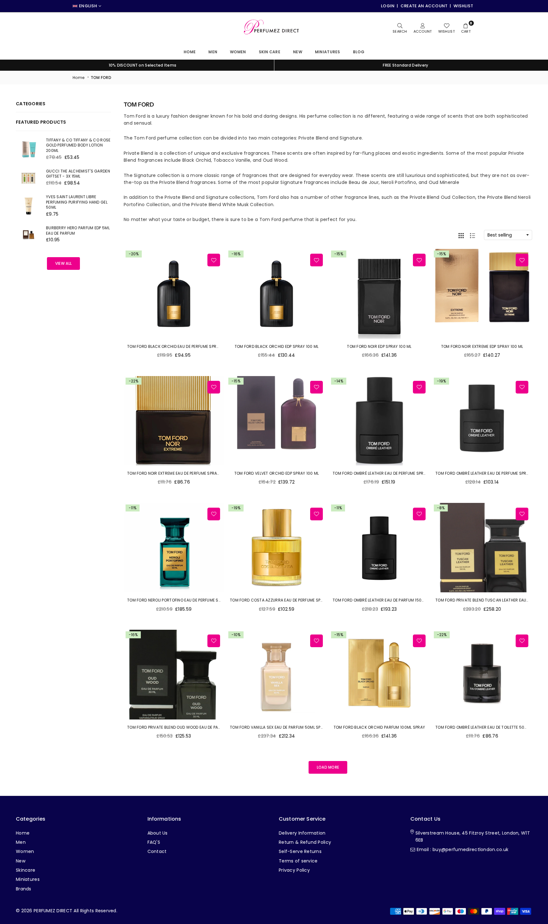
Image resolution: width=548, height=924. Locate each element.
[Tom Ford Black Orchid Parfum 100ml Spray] (379, 674)
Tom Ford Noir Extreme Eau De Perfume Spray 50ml (179, 473)
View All (63, 263)
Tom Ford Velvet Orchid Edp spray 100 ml (276, 473)
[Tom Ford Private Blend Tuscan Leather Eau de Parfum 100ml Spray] (482, 548)
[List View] (472, 235)
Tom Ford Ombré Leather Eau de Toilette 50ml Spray (489, 727)
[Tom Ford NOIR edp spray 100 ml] (379, 294)
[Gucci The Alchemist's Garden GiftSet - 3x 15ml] (28, 177)
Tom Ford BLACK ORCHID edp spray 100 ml (277, 346)
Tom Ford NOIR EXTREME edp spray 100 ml (482, 346)
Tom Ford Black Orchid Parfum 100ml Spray (379, 727)
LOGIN (388, 6)
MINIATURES (327, 52)
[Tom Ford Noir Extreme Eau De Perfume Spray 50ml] (174, 421)
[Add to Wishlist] (213, 260)
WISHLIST (463, 6)
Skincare (25, 870)
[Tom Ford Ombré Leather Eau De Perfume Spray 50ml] (482, 421)
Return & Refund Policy (305, 842)
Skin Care (270, 52)
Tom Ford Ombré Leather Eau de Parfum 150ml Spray (386, 600)
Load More (328, 767)
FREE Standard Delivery (405, 65)
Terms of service (298, 861)
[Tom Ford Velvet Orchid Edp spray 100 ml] (276, 421)
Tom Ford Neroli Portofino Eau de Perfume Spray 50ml (183, 600)
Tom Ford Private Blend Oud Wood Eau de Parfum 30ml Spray (190, 727)
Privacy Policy (294, 870)
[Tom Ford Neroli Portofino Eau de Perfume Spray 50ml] (174, 548)
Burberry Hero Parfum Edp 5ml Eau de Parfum (78, 230)
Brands (23, 889)
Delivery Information (302, 833)
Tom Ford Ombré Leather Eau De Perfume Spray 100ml (387, 473)
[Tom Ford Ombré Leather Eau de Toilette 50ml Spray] (482, 674)
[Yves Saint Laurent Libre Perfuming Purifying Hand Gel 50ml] (28, 206)
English (88, 6)
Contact (157, 851)
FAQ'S (153, 842)
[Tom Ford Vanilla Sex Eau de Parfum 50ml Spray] (276, 674)
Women (238, 52)
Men (212, 52)
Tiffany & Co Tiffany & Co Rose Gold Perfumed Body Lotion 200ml (78, 145)
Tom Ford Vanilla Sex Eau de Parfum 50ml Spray (279, 727)
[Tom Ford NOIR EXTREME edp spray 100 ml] (482, 294)
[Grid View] (461, 235)
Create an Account (424, 6)
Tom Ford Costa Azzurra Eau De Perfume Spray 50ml (284, 600)
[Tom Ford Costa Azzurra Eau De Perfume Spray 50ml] (276, 548)
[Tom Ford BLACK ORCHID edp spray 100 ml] (276, 294)
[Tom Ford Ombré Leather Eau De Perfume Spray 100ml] (379, 421)
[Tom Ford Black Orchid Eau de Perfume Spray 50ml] (174, 294)
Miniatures (28, 879)
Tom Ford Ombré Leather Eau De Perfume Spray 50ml (488, 473)
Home (190, 52)
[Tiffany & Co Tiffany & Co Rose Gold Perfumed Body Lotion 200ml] (28, 149)
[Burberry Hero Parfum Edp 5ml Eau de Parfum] (28, 234)
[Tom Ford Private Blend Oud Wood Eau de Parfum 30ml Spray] (174, 674)
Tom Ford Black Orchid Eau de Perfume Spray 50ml (179, 346)
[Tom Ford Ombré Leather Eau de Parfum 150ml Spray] (379, 548)
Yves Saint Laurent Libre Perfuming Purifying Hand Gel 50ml (77, 202)
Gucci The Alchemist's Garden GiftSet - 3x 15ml (78, 173)
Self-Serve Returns (300, 851)
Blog (358, 52)
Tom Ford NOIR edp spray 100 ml (379, 346)
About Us (157, 833)
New (297, 52)
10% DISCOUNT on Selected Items (142, 65)
